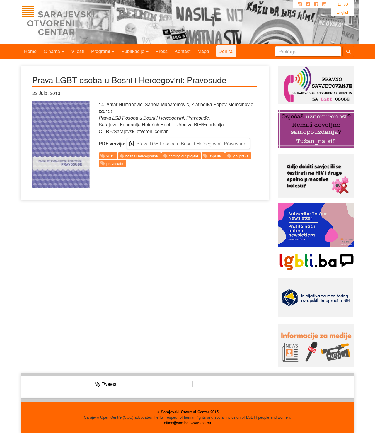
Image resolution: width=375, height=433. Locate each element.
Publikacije (133, 51)
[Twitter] (307, 4)
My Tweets (105, 384)
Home (30, 51)
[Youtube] (299, 4)
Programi (101, 51)
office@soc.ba (176, 422)
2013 (110, 155)
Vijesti (77, 51)
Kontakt (182, 51)
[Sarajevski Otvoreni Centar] (70, 22)
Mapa (203, 51)
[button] (61, 144)
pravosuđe (114, 163)
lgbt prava (240, 155)
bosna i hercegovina (141, 155)
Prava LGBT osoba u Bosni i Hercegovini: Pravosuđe (191, 143)
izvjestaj (215, 155)
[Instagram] (324, 4)
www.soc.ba (201, 422)
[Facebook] (316, 4)
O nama (52, 51)
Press (162, 51)
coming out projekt (183, 155)
